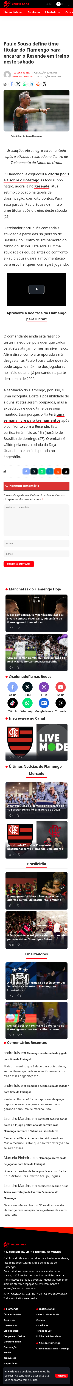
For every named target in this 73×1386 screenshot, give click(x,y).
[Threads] (61, 705)
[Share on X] (18, 84)
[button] (61, 1376)
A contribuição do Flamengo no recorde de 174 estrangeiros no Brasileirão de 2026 (35, 807)
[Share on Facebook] (12, 84)
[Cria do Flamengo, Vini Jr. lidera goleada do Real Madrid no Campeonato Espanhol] (36, 652)
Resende (41, 186)
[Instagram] (44, 689)
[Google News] (44, 705)
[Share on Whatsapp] (25, 84)
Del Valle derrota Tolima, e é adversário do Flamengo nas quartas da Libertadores (35, 1027)
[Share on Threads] (44, 84)
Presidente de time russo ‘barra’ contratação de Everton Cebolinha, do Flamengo (36, 1192)
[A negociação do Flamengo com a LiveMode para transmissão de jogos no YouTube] (36, 742)
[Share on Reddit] (38, 84)
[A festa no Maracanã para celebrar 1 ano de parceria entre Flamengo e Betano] (36, 930)
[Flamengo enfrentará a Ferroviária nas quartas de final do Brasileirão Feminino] (36, 891)
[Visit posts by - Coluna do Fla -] (7, 74)
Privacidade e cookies (18, 1371)
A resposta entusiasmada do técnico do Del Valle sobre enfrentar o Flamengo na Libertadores (36, 986)
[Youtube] (61, 689)
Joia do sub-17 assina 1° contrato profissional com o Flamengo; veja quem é (35, 847)
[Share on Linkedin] (31, 84)
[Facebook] (12, 689)
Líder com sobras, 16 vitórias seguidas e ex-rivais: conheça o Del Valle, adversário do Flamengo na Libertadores (36, 618)
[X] (27, 689)
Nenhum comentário (23, 76)
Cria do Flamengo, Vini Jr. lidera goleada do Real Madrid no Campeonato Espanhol (36, 659)
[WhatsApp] (27, 705)
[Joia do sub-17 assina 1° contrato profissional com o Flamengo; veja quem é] (36, 840)
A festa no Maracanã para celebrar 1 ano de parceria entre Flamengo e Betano (36, 937)
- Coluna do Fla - (21, 72)
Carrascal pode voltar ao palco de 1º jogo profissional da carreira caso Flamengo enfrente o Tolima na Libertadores (36, 1125)
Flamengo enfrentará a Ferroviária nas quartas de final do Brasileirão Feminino (34, 898)
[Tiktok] (12, 705)
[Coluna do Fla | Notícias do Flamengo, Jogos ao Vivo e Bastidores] (16, 4)
